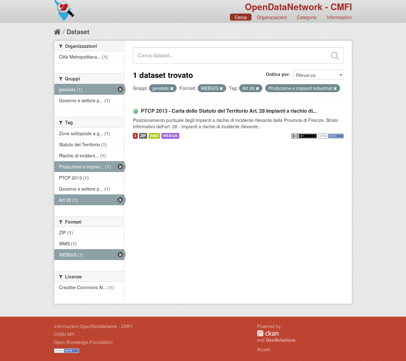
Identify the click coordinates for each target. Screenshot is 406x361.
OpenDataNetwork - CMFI (298, 6)
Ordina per (277, 74)
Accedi (263, 349)
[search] (335, 55)
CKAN (267, 333)
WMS (154, 135)
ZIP (143, 135)
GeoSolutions (281, 340)
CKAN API (64, 334)
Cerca (241, 17)
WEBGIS (170, 135)
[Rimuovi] (172, 88)
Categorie (307, 17)
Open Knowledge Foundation (83, 342)
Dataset (78, 31)
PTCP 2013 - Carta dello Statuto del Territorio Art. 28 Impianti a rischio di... (229, 110)
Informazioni (339, 17)
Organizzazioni (272, 17)
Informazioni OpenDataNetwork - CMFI (93, 326)
